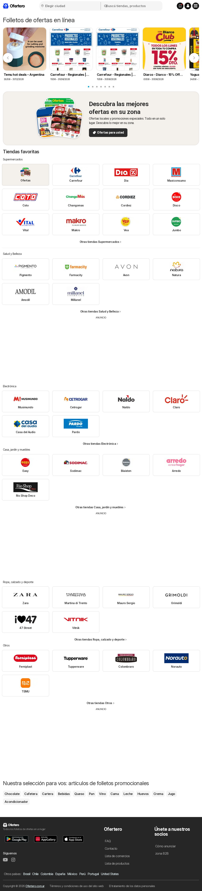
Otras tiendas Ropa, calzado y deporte (99, 639)
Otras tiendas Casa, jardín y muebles (99, 507)
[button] (187, 6)
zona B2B (162, 853)
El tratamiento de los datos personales (132, 886)
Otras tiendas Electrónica (99, 443)
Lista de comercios (117, 856)
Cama (114, 794)
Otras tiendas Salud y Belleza (99, 311)
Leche (128, 794)
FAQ (108, 841)
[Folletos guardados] (180, 6)
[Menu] (195, 6)
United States (110, 874)
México (72, 874)
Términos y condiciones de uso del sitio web (77, 886)
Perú (82, 874)
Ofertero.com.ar (34, 886)
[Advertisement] (101, 348)
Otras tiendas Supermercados (99, 241)
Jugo (171, 794)
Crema (158, 794)
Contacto (111, 848)
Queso (79, 794)
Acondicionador (16, 802)
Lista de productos (117, 863)
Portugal (93, 874)
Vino (102, 794)
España (60, 874)
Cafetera (30, 794)
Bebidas (64, 794)
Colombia (47, 874)
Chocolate (12, 794)
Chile (35, 874)
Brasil (26, 874)
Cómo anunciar (165, 846)
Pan (91, 794)
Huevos (143, 794)
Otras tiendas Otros (99, 703)
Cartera (47, 794)
